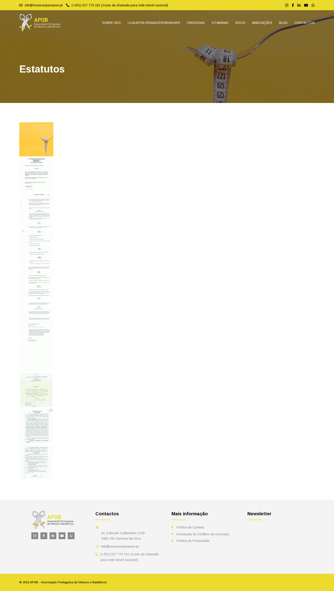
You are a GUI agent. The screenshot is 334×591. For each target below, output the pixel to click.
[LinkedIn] (299, 5)
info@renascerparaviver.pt (120, 546)
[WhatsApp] (313, 5)
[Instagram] (286, 5)
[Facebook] (293, 5)
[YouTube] (306, 5)
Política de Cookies (190, 527)
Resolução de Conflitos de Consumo (203, 534)
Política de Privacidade (193, 541)
